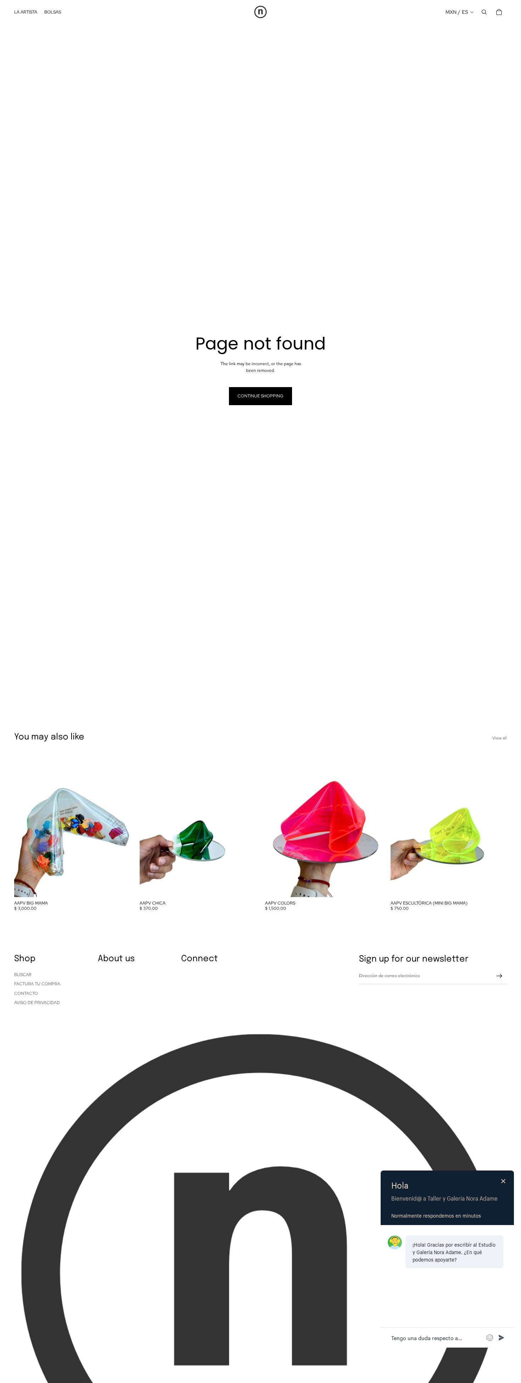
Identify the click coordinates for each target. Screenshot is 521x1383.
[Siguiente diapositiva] (119, 824)
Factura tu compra (37, 984)
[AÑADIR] (119, 886)
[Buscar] (484, 12)
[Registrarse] (499, 976)
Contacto (26, 993)
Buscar (23, 974)
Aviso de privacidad (37, 1002)
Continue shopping (260, 396)
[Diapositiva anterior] (24, 824)
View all (499, 738)
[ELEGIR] (370, 886)
